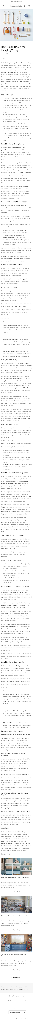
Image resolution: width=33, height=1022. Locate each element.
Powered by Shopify (22, 1018)
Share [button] (4, 58)
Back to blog (17, 978)
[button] (3, 6)
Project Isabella (13, 1018)
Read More (16, 892)
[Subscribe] (25, 1001)
